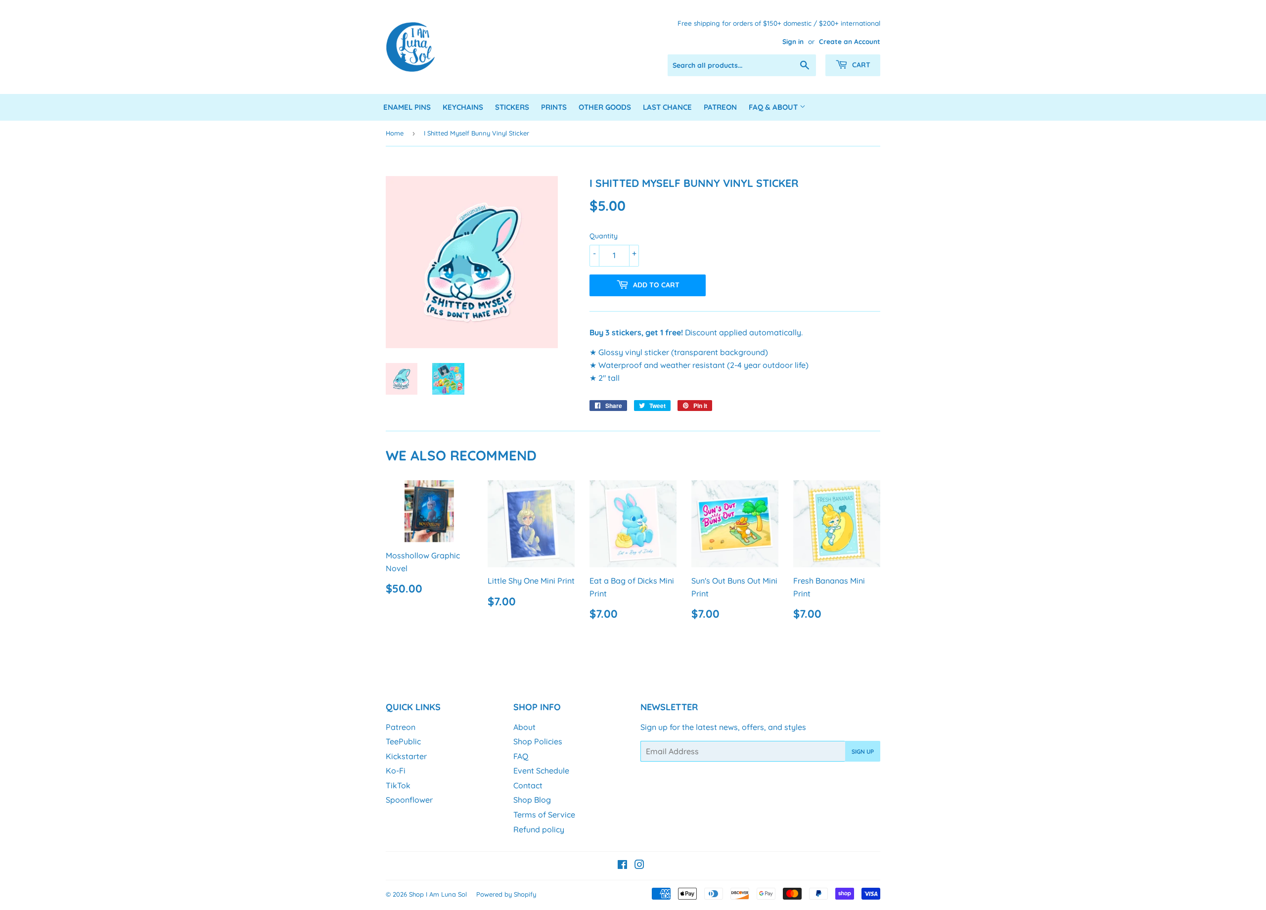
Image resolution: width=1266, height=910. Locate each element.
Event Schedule (541, 770)
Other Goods (605, 107)
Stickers (512, 107)
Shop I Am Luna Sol (438, 894)
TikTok (398, 785)
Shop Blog (532, 800)
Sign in (793, 41)
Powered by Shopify (506, 894)
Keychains (463, 107)
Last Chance (667, 107)
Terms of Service (544, 814)
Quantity (603, 235)
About (524, 727)
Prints (554, 107)
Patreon (720, 107)
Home (395, 133)
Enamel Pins (407, 107)
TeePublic (403, 741)
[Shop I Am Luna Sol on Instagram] (639, 865)
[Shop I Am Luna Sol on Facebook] (622, 865)
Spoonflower (409, 800)
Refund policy (538, 829)
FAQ (520, 756)
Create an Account (849, 41)
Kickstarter (406, 756)
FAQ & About (774, 107)
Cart (860, 64)
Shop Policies (537, 741)
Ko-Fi (396, 770)
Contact (528, 785)
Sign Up (863, 751)
